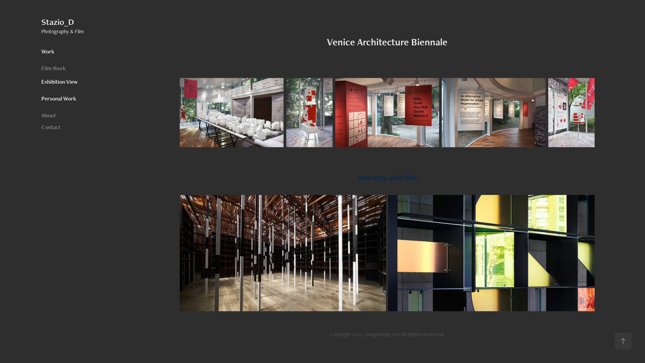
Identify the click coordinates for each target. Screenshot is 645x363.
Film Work (53, 68)
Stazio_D (57, 22)
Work (47, 51)
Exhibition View (59, 81)
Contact (50, 127)
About (48, 115)
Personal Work (58, 98)
